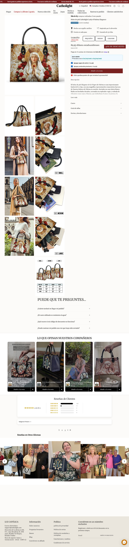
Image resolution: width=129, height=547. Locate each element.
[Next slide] (124, 461)
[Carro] (123, 6)
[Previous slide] (4, 461)
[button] (55, 11)
